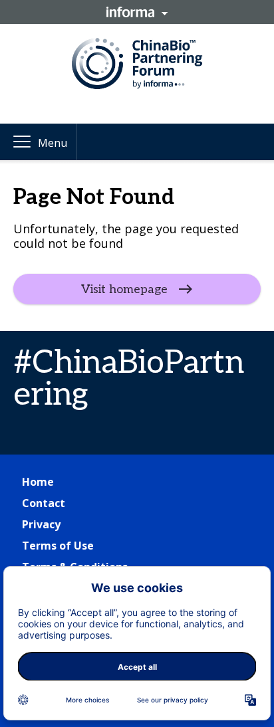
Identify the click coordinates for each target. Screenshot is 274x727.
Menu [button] (52, 143)
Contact (43, 503)
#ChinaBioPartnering (128, 379)
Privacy (41, 524)
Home (38, 481)
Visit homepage (124, 289)
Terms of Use (58, 545)
